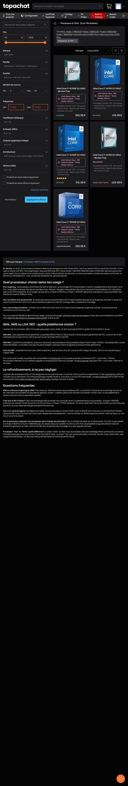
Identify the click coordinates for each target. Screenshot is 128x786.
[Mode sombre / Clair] (123, 16)
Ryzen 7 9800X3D (91, 31)
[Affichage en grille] (121, 51)
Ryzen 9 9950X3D (108, 31)
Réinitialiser (10, 199)
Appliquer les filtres (36, 199)
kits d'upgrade (82, 360)
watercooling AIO (101, 376)
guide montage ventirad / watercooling (35, 379)
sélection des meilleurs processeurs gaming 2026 (27, 318)
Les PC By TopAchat (50, 15)
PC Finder (84, 15)
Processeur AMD (30, 261)
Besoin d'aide (113, 15)
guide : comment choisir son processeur (73, 315)
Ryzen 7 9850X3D (64, 34)
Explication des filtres (39, 190)
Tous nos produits (10, 15)
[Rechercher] (100, 6)
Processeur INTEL (47, 261)
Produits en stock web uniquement (22, 177)
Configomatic (31, 15)
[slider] (6, 42)
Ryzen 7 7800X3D (74, 31)
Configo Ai (68, 15)
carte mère (44, 329)
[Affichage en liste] (115, 51)
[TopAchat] (16, 6)
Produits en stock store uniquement (23, 183)
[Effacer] (45, 25)
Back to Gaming (98, 15)
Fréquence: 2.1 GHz (66, 41)
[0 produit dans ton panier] (109, 6)
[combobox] (120, 6)
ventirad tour (110, 374)
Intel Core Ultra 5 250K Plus (86, 34)
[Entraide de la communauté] (120, 779)
